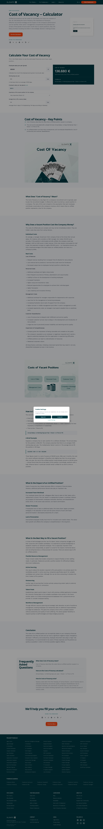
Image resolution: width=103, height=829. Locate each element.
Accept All (59, 417)
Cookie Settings (51, 420)
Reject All (43, 417)
